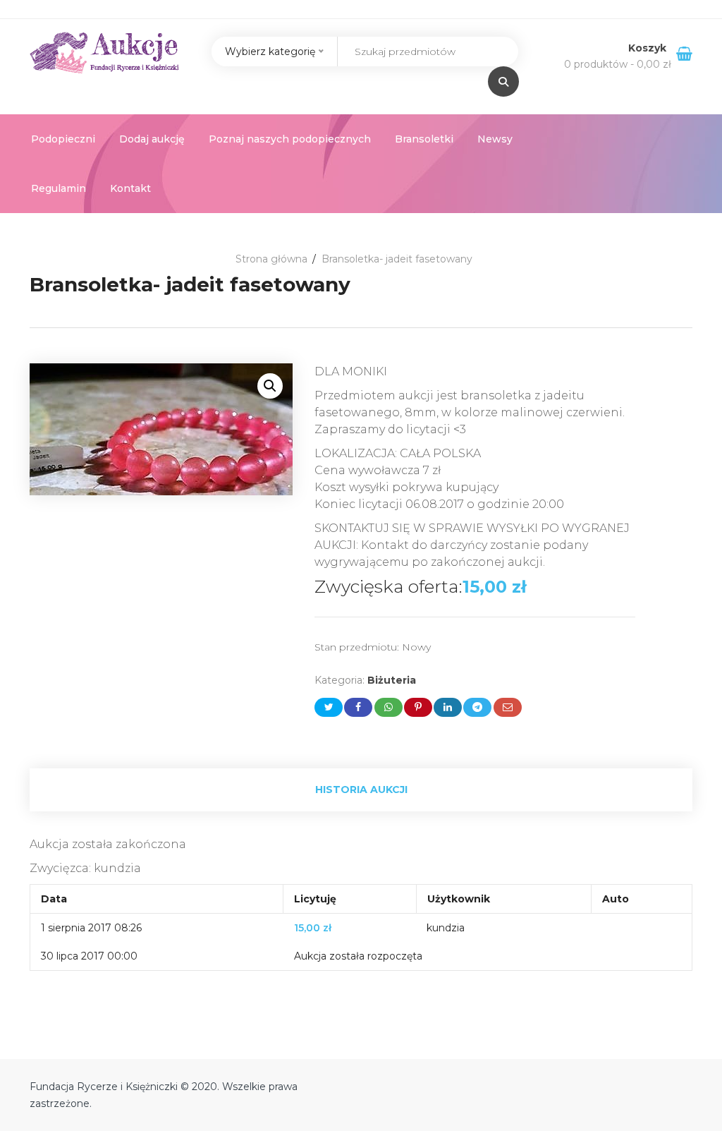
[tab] (361, 789)
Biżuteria (391, 680)
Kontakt (130, 188)
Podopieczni (63, 139)
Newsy (495, 139)
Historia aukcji (361, 789)
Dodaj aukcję (152, 139)
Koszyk (648, 48)
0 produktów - (617, 64)
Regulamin (58, 188)
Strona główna (271, 259)
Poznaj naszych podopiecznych (290, 139)
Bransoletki (424, 139)
